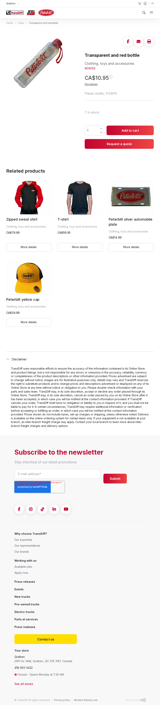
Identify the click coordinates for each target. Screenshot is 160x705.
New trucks (22, 596)
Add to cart (130, 130)
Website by (133, 700)
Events (19, 589)
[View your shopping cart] (139, 3)
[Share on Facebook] (128, 41)
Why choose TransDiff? (30, 533)
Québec (19, 656)
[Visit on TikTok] (42, 509)
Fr (153, 3)
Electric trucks (24, 612)
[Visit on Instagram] (31, 509)
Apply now (21, 572)
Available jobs (23, 566)
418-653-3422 (23, 667)
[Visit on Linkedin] (54, 509)
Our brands (21, 551)
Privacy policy (62, 700)
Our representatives (27, 545)
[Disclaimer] (110, 79)
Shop (21, 22)
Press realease (24, 627)
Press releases (24, 581)
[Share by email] (138, 41)
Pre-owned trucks (26, 604)
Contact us (45, 639)
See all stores (23, 683)
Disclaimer (91, 84)
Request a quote (119, 144)
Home (9, 22)
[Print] (149, 41)
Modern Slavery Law (86, 700)
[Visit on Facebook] (19, 509)
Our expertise (23, 539)
